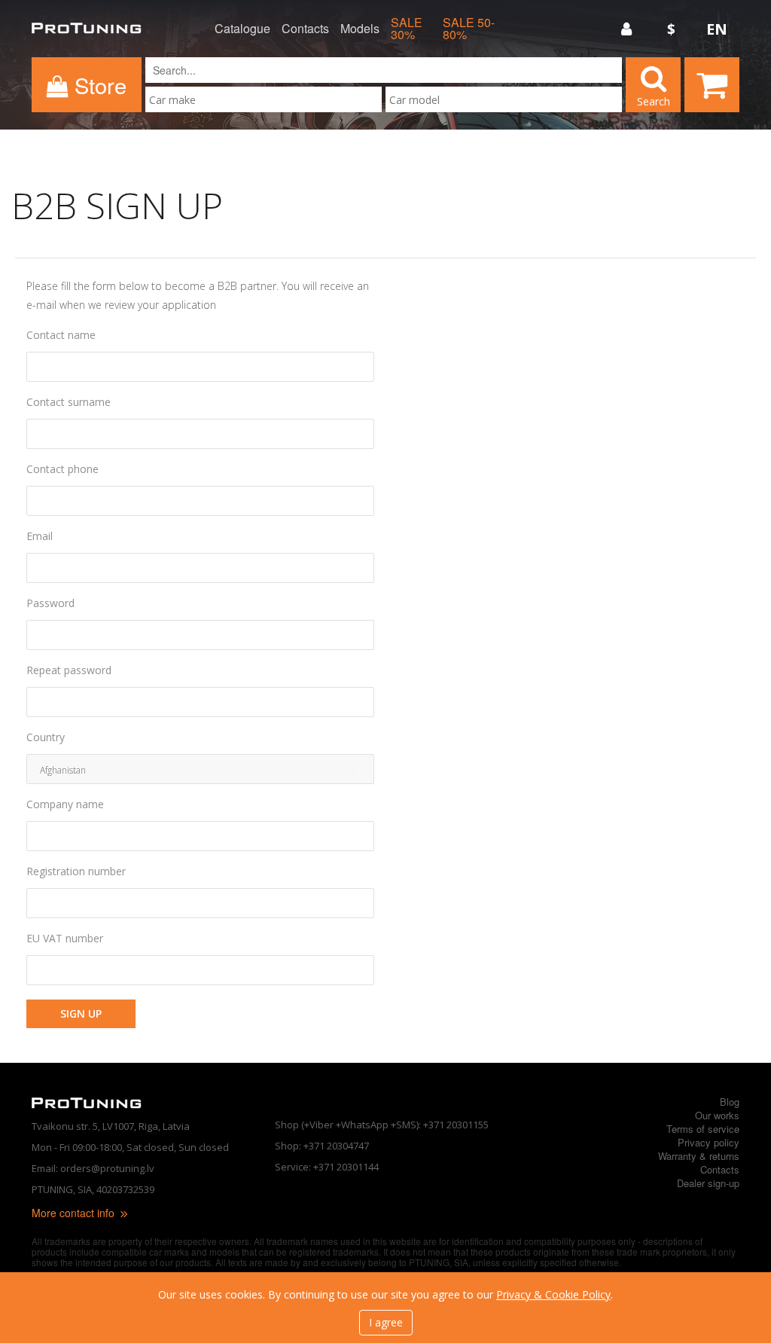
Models (359, 29)
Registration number (76, 871)
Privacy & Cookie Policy (553, 1294)
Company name (65, 804)
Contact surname (68, 402)
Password (50, 603)
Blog (729, 1101)
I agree (386, 1322)
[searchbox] (263, 100)
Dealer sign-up (708, 1183)
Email (39, 536)
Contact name (61, 335)
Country (45, 737)
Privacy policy (708, 1142)
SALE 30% (406, 29)
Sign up (81, 1013)
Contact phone (62, 469)
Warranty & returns (698, 1156)
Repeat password (68, 670)
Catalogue (242, 29)
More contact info (74, 1212)
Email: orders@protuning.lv (93, 1168)
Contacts (305, 29)
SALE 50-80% (469, 29)
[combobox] (263, 99)
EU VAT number (64, 938)
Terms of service (702, 1129)
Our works (717, 1115)
